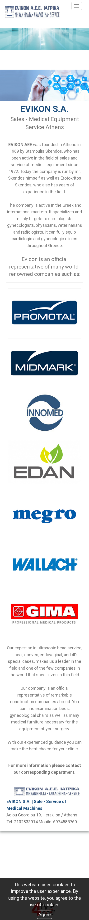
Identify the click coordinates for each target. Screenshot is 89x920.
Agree (44, 914)
